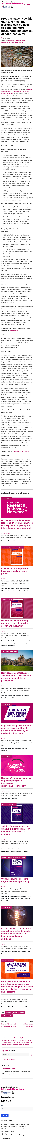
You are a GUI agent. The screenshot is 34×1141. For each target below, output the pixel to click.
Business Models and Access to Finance (13, 857)
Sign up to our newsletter (16, 1137)
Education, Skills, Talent (9, 805)
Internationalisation (6, 590)
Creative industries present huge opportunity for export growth (14, 571)
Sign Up (5, 1115)
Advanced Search (9, 1059)
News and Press (6, 499)
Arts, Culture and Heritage (9, 651)
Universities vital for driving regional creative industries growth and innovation (14, 623)
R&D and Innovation (20, 643)
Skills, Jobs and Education (8, 851)
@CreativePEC (26, 451)
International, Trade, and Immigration (12, 547)
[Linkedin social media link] (4, 1134)
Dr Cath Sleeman (8, 1068)
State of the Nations (10, 697)
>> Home (5, 1038)
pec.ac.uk (17, 451)
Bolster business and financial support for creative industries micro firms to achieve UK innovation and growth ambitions (16, 933)
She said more (13, 330)
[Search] (31, 1055)
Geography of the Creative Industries (20, 898)
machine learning (7, 1016)
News (10, 1038)
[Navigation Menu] (28, 4)
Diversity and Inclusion (16, 42)
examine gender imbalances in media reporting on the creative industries (16, 91)
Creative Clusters (7, 599)
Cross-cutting (5, 898)
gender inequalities (18, 1012)
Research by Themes (20, 1038)
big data (8, 1012)
